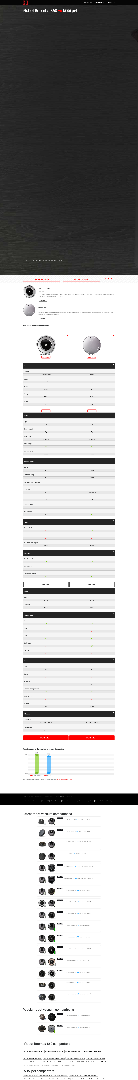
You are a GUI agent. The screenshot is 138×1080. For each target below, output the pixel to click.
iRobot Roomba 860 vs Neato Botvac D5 (92, 1051)
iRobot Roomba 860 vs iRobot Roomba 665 (88, 1054)
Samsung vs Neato (89, 800)
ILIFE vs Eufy (109, 800)
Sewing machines (99, 2)
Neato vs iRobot (27, 800)
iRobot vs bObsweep (55, 800)
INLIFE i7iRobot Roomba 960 (78, 853)
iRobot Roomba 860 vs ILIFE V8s (68, 1065)
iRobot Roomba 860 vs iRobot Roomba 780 (52, 1048)
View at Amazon (46, 357)
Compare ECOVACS (60, 796)
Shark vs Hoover (36, 800)
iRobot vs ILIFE (45, 800)
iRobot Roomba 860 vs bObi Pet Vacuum (72, 1048)
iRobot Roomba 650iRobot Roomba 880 (78, 994)
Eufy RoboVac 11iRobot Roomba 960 (78, 831)
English (109, 2)
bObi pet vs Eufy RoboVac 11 (78, 1078)
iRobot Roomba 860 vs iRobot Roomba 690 (54, 1051)
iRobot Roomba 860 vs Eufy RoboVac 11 (73, 1051)
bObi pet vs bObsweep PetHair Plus (31, 1078)
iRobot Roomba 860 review (46, 289)
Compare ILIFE (70, 796)
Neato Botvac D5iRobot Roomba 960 (78, 820)
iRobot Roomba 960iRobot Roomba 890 (78, 890)
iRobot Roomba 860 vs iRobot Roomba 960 (32, 1048)
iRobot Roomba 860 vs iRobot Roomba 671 (51, 1065)
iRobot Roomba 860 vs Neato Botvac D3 (32, 1065)
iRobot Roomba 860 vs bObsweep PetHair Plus (33, 1051)
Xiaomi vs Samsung (66, 800)
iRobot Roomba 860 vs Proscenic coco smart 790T (34, 1061)
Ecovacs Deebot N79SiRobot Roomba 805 (78, 1016)
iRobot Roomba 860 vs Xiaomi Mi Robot (51, 1054)
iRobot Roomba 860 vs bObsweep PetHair (32, 1054)
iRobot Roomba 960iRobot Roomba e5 (78, 937)
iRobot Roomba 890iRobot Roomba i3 (78, 1027)
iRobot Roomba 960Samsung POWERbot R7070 (78, 867)
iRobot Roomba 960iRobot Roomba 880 (78, 914)
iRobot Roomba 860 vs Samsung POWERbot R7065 (96, 1061)
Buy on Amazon (45, 738)
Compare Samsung (49, 796)
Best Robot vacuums (28, 796)
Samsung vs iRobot (78, 800)
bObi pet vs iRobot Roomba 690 (63, 1078)
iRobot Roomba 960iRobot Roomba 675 (78, 949)
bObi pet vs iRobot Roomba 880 (45, 1075)
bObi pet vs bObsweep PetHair (106, 1078)
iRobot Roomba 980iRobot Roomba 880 (78, 982)
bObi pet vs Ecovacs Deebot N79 (47, 1078)
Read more (43, 300)
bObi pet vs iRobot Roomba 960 (30, 1075)
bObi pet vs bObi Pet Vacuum (76, 1075)
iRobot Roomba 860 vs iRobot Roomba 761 (32, 1058)
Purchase (46, 584)
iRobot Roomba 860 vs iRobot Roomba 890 (92, 1048)
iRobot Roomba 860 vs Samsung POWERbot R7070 (73, 1061)
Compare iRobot (38, 796)
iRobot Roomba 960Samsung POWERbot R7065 (78, 878)
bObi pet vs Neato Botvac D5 (92, 1078)
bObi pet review (42, 307)
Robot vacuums (88, 2)
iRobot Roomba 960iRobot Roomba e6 (78, 960)
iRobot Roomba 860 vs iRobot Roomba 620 (96, 1058)
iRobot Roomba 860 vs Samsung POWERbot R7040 (54, 1058)
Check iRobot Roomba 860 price (64, 779)
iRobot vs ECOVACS (99, 800)
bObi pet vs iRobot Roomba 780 (60, 1075)
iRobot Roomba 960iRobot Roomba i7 (78, 925)
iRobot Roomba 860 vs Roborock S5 (69, 1054)
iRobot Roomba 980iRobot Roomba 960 (78, 842)
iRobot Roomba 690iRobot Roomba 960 (78, 902)
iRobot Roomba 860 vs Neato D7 (54, 1061)
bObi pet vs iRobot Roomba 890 (90, 1075)
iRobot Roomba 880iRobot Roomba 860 (78, 972)
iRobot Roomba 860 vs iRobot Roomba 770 (76, 1058)
